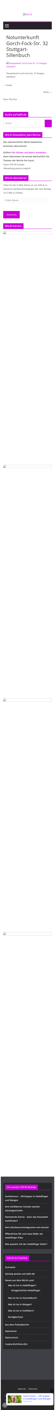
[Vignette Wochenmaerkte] (27, 346)
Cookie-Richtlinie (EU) (16, 1344)
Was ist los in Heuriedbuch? (22, 1297)
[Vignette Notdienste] (27, 580)
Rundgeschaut (15, 1316)
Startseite (10, 1267)
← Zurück (7, 85)
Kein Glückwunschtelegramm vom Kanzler (27, 1227)
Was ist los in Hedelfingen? (22, 1285)
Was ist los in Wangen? (20, 1304)
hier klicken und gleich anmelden (28, 152)
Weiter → (47, 92)
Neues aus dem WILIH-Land (19, 1280)
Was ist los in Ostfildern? (21, 1310)
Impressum (11, 1331)
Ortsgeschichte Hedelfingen (25, 1290)
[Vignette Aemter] (27, 813)
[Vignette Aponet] (27, 1047)
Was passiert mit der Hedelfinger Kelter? (26, 1244)
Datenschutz (11, 1337)
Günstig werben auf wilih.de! (20, 1273)
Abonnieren (11, 215)
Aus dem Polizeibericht (17, 1324)
